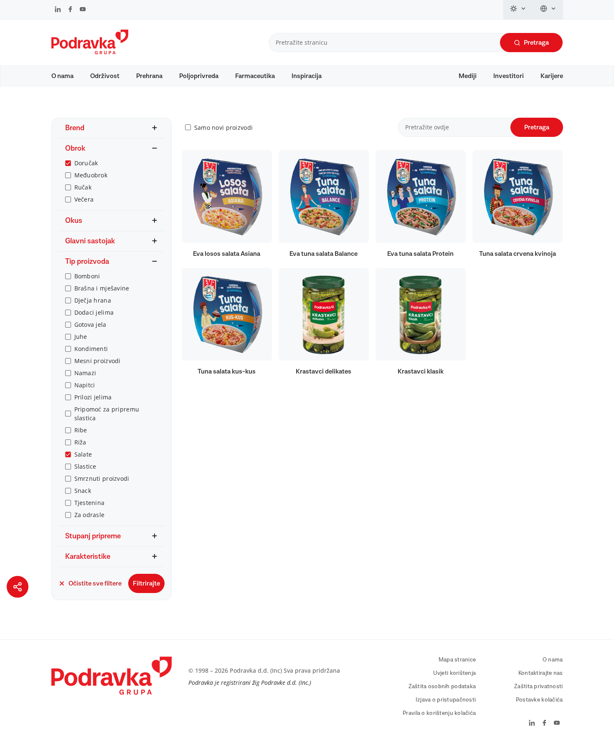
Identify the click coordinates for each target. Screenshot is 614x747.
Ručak (82, 187)
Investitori (508, 76)
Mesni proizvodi (97, 361)
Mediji (468, 76)
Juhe (80, 337)
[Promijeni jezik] (548, 9)
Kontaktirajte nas (540, 673)
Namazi (85, 373)
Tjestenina (89, 503)
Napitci (84, 385)
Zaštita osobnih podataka (442, 686)
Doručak (86, 163)
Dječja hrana (92, 300)
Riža (80, 442)
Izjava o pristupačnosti (446, 700)
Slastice (85, 466)
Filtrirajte (146, 583)
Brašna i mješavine (101, 288)
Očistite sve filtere (95, 583)
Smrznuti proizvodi (101, 478)
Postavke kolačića (539, 700)
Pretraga (536, 42)
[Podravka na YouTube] (83, 10)
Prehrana (149, 76)
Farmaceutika (255, 76)
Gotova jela (90, 324)
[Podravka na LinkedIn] (58, 10)
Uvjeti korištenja (454, 673)
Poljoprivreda (198, 76)
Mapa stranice (457, 660)
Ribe (80, 430)
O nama (62, 76)
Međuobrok (91, 175)
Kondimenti (91, 349)
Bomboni (87, 276)
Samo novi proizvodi (223, 127)
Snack (82, 491)
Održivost (104, 76)
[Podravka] (89, 52)
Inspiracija (307, 76)
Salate (83, 454)
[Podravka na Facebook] (70, 10)
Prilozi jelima (93, 397)
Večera (84, 199)
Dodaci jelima (94, 312)
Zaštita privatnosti (538, 686)
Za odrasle (89, 515)
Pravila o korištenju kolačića (439, 713)
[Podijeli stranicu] (17, 587)
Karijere (551, 76)
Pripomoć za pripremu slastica (107, 413)
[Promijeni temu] (518, 9)
